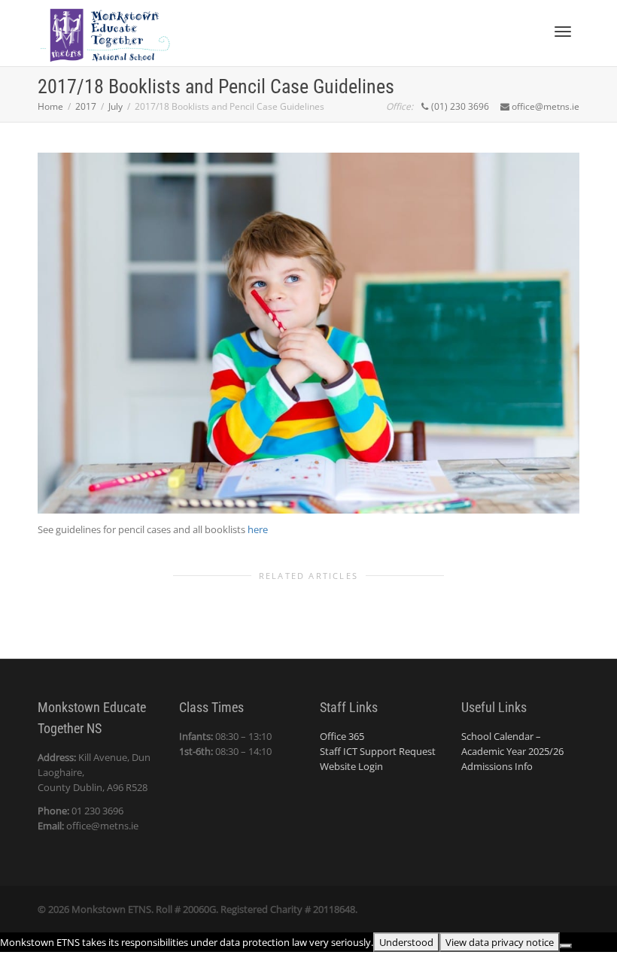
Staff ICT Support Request (378, 751)
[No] (566, 946)
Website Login (351, 766)
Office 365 (342, 736)
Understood (406, 942)
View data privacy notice (499, 942)
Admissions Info (497, 766)
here (258, 529)
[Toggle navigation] (562, 31)
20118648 (334, 909)
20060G (199, 909)
